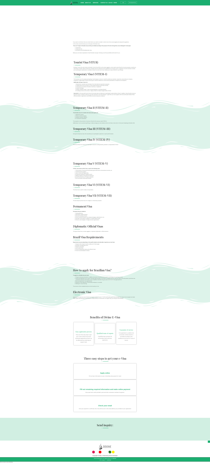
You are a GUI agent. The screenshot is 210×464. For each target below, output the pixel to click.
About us (88, 2)
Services (95, 2)
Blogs (110, 2)
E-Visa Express (76, 56)
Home (82, 2)
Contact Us (104, 2)
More (115, 2)
